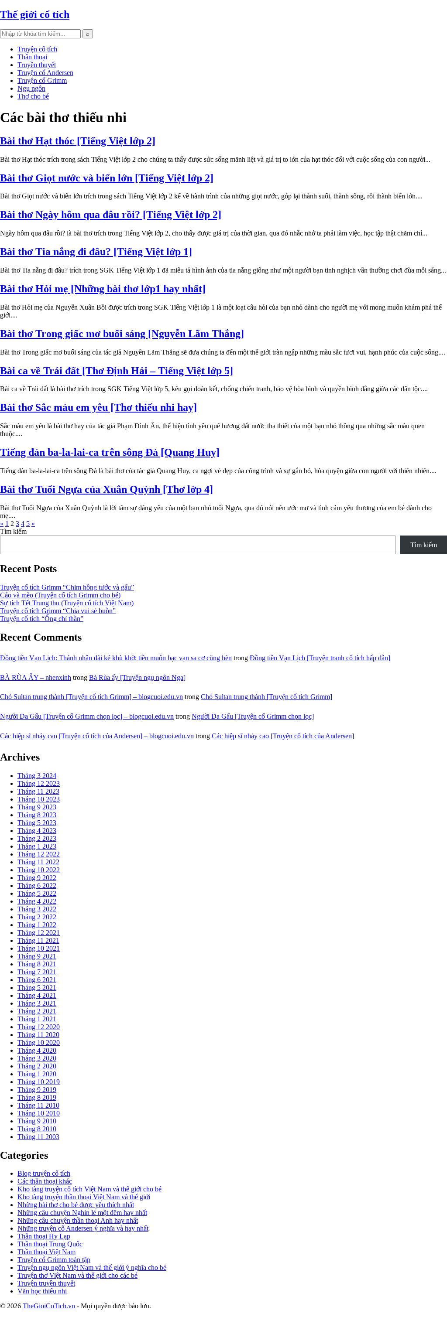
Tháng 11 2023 (38, 791)
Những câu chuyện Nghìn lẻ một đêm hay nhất (82, 1212)
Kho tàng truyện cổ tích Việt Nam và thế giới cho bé (89, 1189)
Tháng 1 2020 (36, 1074)
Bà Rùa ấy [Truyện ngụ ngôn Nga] (137, 677)
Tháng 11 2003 (38, 1136)
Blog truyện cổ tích (43, 1173)
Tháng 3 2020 (36, 1058)
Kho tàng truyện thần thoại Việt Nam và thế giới (83, 1197)
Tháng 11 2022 (38, 862)
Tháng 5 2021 (36, 987)
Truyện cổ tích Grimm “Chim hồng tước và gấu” (67, 587)
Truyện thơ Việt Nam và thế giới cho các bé (77, 1275)
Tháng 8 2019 (36, 1097)
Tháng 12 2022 (38, 854)
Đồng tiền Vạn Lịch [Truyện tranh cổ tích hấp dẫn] (320, 658)
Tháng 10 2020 (38, 1042)
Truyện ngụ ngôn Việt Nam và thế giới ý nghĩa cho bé (91, 1267)
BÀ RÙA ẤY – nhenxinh (35, 677)
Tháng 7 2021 (36, 972)
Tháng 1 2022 (36, 924)
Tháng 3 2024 (36, 775)
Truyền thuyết (36, 64)
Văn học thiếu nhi (42, 1291)
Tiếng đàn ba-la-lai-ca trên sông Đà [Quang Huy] (110, 452)
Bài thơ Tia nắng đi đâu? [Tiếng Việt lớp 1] (96, 251)
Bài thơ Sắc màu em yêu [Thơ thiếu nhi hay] (98, 407)
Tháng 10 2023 (38, 799)
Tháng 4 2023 (36, 830)
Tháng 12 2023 (38, 783)
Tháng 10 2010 (38, 1113)
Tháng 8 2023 (36, 815)
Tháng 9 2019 (36, 1089)
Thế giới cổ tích (34, 14)
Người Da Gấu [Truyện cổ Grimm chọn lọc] (253, 716)
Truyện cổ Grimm (42, 80)
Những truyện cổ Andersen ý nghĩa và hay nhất (82, 1228)
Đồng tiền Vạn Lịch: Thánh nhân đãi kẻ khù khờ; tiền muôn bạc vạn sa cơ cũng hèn (116, 658)
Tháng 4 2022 (36, 901)
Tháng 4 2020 (36, 1050)
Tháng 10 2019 (38, 1081)
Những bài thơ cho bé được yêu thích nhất (75, 1204)
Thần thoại (32, 57)
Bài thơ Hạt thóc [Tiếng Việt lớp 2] (77, 141)
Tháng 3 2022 (36, 909)
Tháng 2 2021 (36, 1011)
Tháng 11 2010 (38, 1105)
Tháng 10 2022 (38, 869)
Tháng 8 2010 (36, 1129)
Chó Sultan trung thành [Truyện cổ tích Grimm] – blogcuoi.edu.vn (91, 696)
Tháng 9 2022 (36, 877)
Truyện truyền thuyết (46, 1283)
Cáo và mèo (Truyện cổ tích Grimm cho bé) (60, 595)
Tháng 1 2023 (36, 846)
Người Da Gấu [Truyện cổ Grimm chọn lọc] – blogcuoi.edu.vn (87, 716)
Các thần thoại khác (44, 1181)
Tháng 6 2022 (36, 885)
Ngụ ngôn (31, 88)
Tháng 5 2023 (36, 822)
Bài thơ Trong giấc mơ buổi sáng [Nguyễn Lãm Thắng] (122, 333)
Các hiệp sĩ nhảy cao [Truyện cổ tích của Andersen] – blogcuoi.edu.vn (97, 736)
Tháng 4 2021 (36, 995)
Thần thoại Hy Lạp (43, 1236)
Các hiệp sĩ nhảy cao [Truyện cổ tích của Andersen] (283, 736)
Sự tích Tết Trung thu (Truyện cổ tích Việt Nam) (67, 603)
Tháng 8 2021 (36, 964)
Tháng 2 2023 (36, 838)
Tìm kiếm (13, 531)
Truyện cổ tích (37, 49)
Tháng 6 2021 (36, 979)
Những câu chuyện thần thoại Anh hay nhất (77, 1220)
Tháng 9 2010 (36, 1121)
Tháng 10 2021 (38, 948)
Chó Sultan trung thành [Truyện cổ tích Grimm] (266, 696)
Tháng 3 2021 (36, 1003)
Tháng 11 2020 (38, 1034)
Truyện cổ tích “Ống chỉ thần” (41, 618)
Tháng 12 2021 (38, 932)
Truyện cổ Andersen (45, 72)
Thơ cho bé (33, 96)
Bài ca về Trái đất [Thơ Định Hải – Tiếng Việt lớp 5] (116, 370)
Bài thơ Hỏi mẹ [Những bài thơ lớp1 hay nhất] (103, 288)
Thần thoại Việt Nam (46, 1252)
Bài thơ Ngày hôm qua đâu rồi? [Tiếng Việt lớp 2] (110, 214)
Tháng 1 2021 (36, 1019)
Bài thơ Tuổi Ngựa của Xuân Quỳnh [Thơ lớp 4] (106, 489)
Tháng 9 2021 (36, 956)
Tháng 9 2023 (36, 807)
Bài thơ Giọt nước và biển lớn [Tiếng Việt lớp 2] (106, 178)
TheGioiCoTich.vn (49, 1306)
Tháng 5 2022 (36, 893)
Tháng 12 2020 (38, 1026)
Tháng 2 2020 (36, 1066)
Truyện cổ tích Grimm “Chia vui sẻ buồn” (58, 610)
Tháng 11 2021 (38, 940)
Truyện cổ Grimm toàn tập (53, 1259)
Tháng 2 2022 (36, 917)
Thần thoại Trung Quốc (50, 1244)
